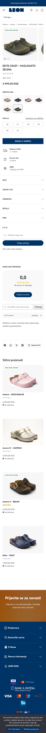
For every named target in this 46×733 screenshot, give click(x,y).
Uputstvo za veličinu (34, 118)
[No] (43, 723)
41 (18, 130)
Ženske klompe (22, 24)
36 (7, 124)
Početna (5, 24)
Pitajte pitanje (23, 243)
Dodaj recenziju (23, 294)
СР (29, 712)
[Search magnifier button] (41, 17)
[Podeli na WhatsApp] (10, 345)
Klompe (12, 24)
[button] (4, 58)
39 (39, 124)
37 (18, 124)
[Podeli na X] (16, 345)
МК (21, 712)
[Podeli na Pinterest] (22, 345)
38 (28, 124)
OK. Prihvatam (14, 729)
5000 (31, 3)
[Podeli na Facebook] (5, 345)
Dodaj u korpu (23, 141)
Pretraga (38, 307)
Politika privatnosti (31, 729)
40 (7, 130)
